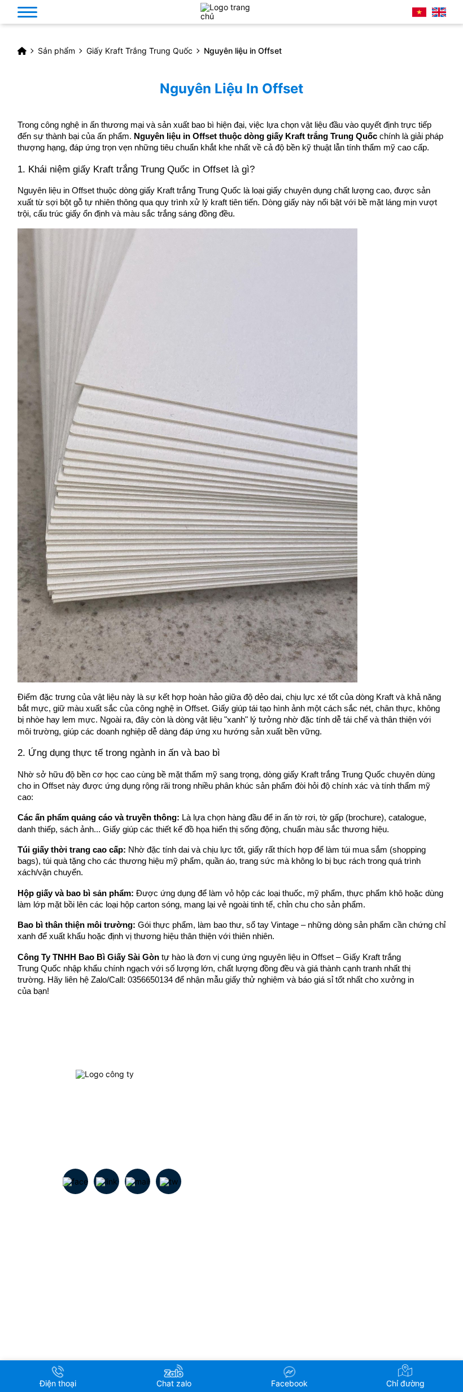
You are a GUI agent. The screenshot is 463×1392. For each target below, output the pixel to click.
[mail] (138, 1181)
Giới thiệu (109, 1256)
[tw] (169, 1181)
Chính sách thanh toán (321, 1316)
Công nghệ (113, 1296)
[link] (122, 1109)
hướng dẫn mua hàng (319, 1276)
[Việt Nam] (419, 12)
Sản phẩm (111, 1276)
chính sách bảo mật (316, 1296)
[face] (75, 1181)
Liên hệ (106, 1336)
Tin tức (106, 1316)
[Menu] (27, 12)
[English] (439, 12)
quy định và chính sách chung (335, 1256)
